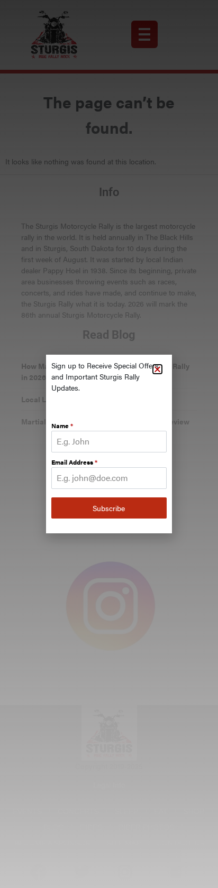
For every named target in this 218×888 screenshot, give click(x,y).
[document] (109, 444)
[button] (157, 369)
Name (62, 425)
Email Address (74, 462)
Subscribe (109, 508)
